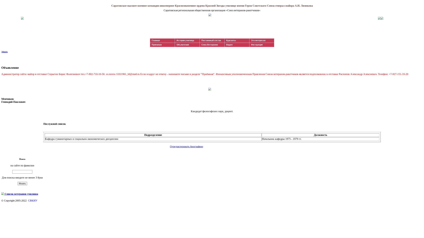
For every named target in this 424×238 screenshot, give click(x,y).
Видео (229, 45)
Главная (156, 40)
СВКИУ (32, 200)
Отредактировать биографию (186, 146)
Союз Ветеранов (209, 45)
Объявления (183, 45)
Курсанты (231, 40)
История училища (185, 40)
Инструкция (257, 45)
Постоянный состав (211, 40)
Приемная (157, 45)
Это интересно (258, 40)
